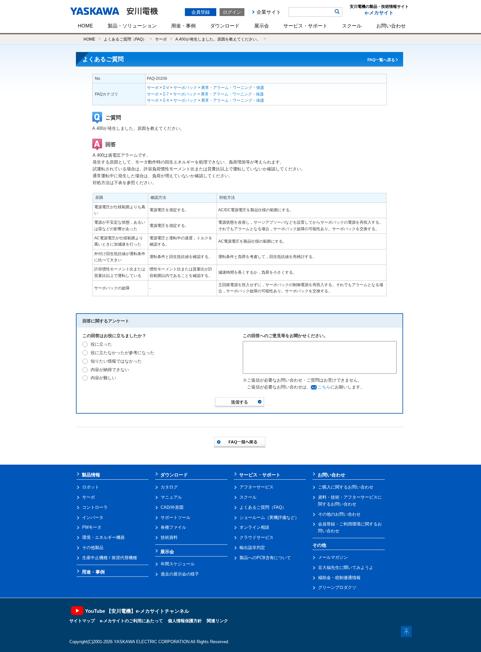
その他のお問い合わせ (339, 514)
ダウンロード (225, 25)
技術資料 (169, 537)
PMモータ (91, 527)
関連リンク (217, 620)
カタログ (169, 487)
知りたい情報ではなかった (116, 361)
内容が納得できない (110, 369)
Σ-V (166, 87)
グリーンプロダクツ (337, 587)
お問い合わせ (391, 25)
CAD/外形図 (172, 507)
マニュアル (171, 497)
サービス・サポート (305, 25)
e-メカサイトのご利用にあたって (131, 620)
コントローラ (95, 507)
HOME (85, 25)
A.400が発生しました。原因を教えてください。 (217, 39)
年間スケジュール (178, 563)
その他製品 (92, 547)
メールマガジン (333, 557)
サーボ (161, 39)
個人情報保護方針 (185, 620)
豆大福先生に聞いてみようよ (345, 567)
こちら (324, 387)
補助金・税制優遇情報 (339, 577)
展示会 (261, 25)
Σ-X (166, 100)
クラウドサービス (257, 537)
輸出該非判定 (252, 547)
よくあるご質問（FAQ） (125, 39)
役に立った (101, 344)
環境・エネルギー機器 (103, 537)
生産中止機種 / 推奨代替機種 (109, 557)
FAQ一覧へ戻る (381, 60)
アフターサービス (257, 487)
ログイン (232, 12)
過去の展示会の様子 (180, 574)
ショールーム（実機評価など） (269, 517)
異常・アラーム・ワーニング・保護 (232, 87)
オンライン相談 (254, 527)
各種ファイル (173, 527)
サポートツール (175, 517)
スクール (352, 25)
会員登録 (200, 12)
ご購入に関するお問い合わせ (345, 487)
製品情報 (91, 474)
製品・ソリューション (132, 25)
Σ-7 (166, 94)
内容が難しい (103, 377)
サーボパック (185, 87)
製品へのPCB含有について (265, 557)
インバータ (92, 517)
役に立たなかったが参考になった (122, 352)
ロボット (90, 487)
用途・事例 (183, 25)
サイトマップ (82, 620)
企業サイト (269, 12)
